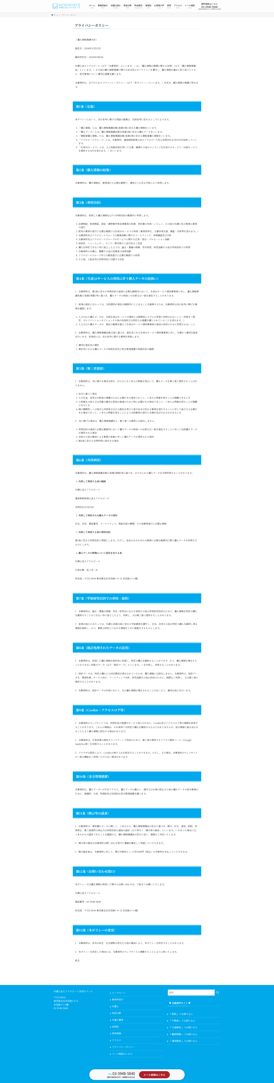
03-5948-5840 (61, 1008)
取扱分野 (116, 1013)
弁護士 (115, 1006)
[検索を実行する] (217, 993)
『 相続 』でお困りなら (181, 1014)
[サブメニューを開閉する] (160, 1040)
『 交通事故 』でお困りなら (183, 1027)
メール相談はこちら (122, 1053)
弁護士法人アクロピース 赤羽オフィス (73, 991)
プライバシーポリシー (123, 1047)
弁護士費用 (117, 1020)
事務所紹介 (117, 999)
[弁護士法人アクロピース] (66, 6)
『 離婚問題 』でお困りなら (183, 1034)
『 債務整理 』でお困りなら (183, 1041)
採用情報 (116, 1033)
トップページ (118, 992)
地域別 (115, 1026)
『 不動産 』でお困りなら (182, 1020)
